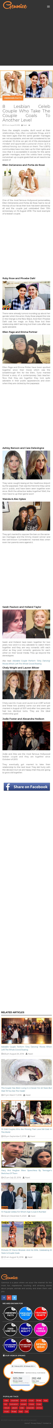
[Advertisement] (26, 38)
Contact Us (47, 1423)
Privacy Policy (36, 1423)
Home (27, 1423)
